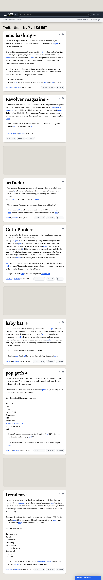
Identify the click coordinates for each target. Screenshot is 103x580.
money (59, 110)
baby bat (8, 361)
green (45, 246)
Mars (20, 210)
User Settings (95, 20)
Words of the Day (8, 20)
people (55, 43)
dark (9, 212)
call (52, 123)
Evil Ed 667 (18, 87)
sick (32, 126)
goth (14, 199)
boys (56, 212)
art (15, 191)
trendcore (9, 569)
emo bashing (9, 87)
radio (49, 561)
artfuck (8, 218)
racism (42, 52)
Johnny (44, 274)
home (46, 82)
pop (52, 503)
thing (20, 523)
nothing (16, 564)
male (15, 82)
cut (53, 82)
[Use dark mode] (98, 14)
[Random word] (88, 14)
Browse (19, 20)
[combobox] (54, 15)
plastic (21, 503)
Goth (7, 263)
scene (8, 118)
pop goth (8, 450)
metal (15, 126)
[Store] (94, 14)
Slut (48, 274)
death (18, 257)
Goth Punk (9, 279)
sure (16, 356)
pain (14, 520)
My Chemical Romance (14, 423)
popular (31, 57)
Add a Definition (82, 20)
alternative (42, 561)
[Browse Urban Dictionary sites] (10, 14)
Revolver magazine (11, 134)
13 (43, 334)
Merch (31, 138)
